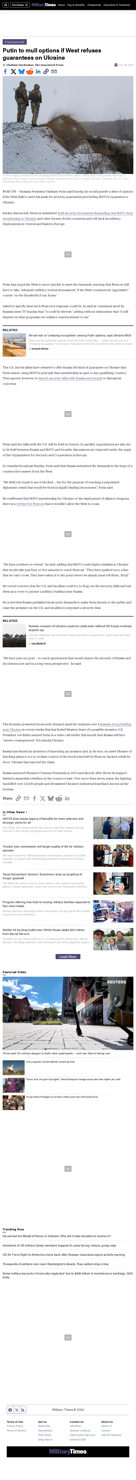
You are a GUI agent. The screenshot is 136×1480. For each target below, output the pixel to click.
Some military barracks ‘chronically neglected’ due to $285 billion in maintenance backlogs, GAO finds (68, 1275)
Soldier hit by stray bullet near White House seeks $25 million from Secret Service (44, 932)
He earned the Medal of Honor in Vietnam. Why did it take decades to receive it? (56, 1236)
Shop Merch (45, 1439)
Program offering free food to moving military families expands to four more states (46, 904)
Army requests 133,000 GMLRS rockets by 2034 (50, 1061)
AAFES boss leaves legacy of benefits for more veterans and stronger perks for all (43, 820)
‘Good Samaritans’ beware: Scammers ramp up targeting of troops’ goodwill (42, 876)
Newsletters (45, 1430)
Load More (68, 956)
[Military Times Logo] (44, 5)
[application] (68, 1013)
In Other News (14, 812)
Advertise (75, 1426)
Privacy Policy (15, 1426)
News (61, 5)
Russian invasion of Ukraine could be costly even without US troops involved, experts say (80, 628)
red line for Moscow (30, 504)
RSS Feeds (44, 1435)
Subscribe (44, 1426)
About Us (106, 1426)
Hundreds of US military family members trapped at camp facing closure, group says (59, 1245)
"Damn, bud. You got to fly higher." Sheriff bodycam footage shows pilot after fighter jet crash (73, 1079)
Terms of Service (16, 1430)
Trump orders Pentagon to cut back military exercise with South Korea (62, 1096)
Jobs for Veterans (111, 1435)
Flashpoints (94, 5)
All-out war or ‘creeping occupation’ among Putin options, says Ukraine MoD (80, 335)
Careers (105, 1430)
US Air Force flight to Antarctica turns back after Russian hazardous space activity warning (64, 1254)
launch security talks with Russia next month (70, 378)
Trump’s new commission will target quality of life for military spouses (43, 848)
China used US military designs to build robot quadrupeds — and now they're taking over (56, 1053)
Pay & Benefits (76, 5)
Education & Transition (117, 5)
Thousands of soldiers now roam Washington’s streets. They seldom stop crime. (56, 1264)
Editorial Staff (78, 1439)
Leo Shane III (39, 643)
